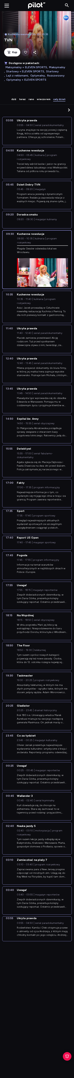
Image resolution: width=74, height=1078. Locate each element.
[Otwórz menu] (7, 5)
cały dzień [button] (59, 99)
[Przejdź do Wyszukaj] (67, 5)
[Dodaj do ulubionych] (25, 52)
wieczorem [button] (43, 99)
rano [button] (31, 99)
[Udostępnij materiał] (35, 52)
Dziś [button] (13, 99)
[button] (69, 110)
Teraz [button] (22, 99)
